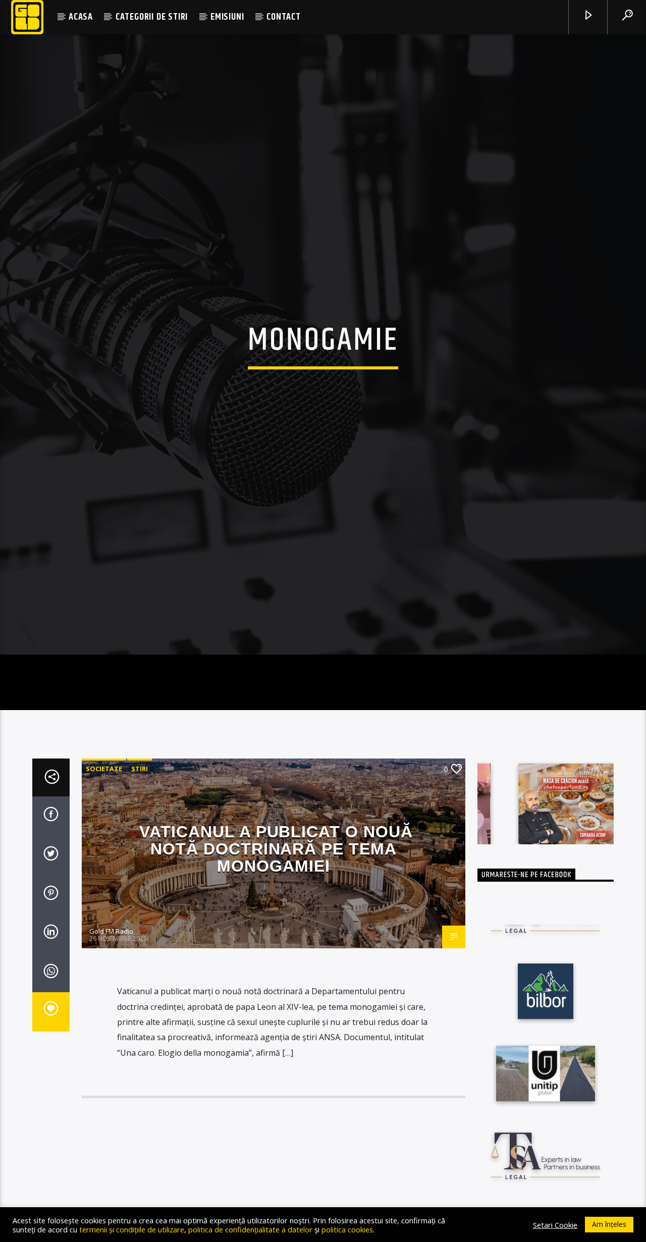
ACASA (81, 17)
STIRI (139, 811)
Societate (104, 811)
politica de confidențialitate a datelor (250, 1229)
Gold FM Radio (111, 973)
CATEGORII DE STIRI (152, 17)
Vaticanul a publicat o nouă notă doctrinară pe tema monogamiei (276, 891)
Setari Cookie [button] (555, 1224)
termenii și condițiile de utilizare (131, 1229)
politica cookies (347, 1229)
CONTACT (283, 17)
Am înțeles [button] (609, 1224)
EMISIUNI (227, 17)
